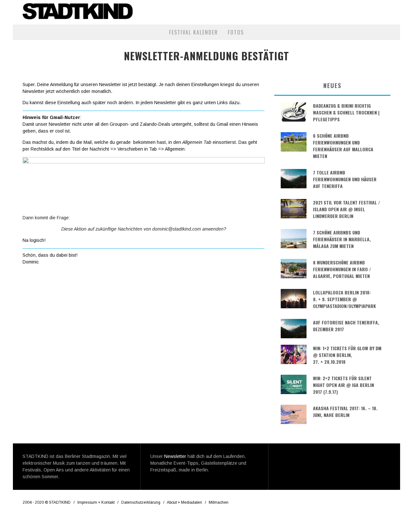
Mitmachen (218, 502)
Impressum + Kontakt (96, 502)
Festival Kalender (193, 32)
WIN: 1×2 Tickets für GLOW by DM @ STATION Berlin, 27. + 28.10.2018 (347, 355)
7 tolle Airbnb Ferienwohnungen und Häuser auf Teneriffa (345, 179)
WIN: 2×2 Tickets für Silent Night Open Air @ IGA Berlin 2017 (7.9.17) (343, 385)
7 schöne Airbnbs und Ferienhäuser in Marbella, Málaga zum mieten (342, 239)
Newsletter (175, 456)
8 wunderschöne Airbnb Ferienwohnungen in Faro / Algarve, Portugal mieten (342, 269)
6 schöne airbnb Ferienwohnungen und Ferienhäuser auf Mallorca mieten (343, 145)
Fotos (236, 32)
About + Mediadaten (184, 502)
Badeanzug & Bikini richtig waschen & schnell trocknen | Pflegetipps (346, 112)
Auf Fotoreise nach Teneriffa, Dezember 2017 (346, 325)
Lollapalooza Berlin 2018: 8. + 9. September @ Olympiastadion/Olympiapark (344, 299)
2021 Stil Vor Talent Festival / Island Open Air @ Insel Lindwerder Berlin (346, 209)
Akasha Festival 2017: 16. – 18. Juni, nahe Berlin (345, 411)
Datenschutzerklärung (140, 502)
